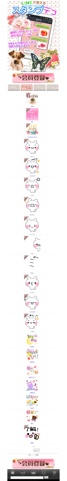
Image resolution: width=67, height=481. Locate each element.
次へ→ (36, 450)
